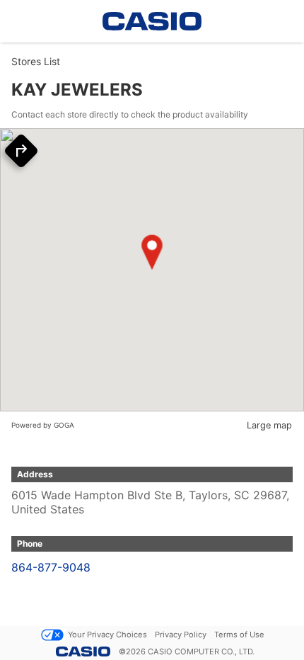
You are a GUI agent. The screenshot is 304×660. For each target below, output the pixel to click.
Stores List (35, 61)
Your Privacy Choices (107, 634)
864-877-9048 (50, 567)
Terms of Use (239, 634)
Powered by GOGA (42, 425)
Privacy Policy (180, 634)
